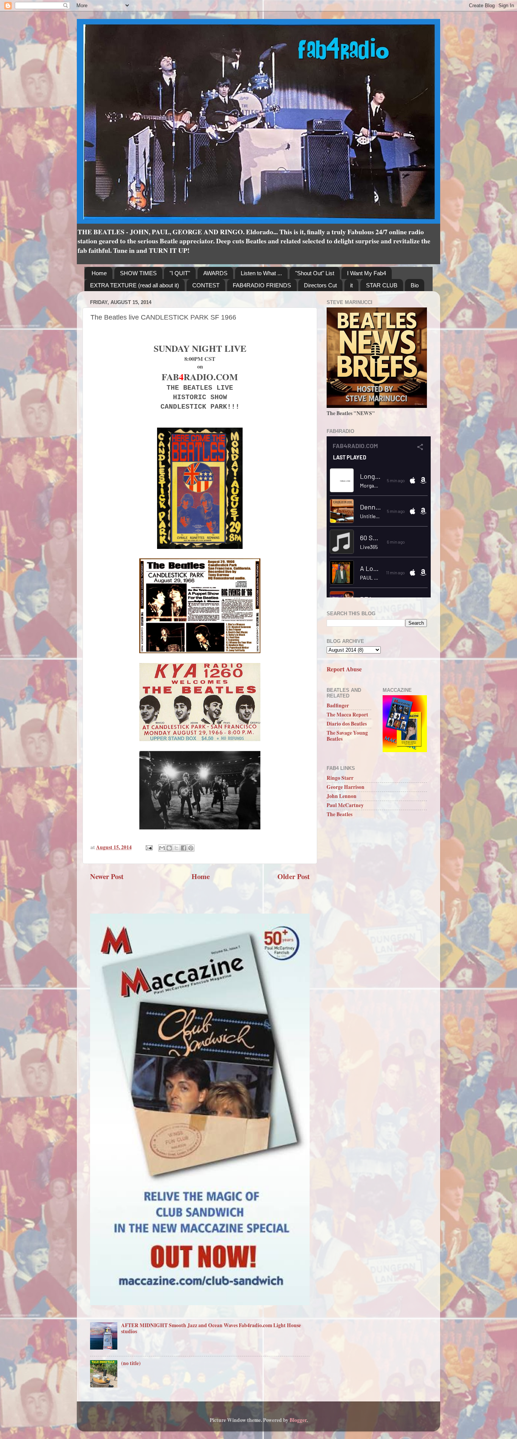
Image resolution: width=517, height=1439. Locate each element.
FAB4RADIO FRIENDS (262, 285)
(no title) (131, 1363)
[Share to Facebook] (183, 848)
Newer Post (106, 876)
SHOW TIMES (138, 273)
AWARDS (215, 273)
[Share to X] (176, 848)
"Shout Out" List (314, 273)
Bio (415, 285)
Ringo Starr (340, 778)
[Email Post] (148, 847)
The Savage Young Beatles (347, 736)
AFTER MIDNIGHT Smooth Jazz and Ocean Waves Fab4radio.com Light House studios (211, 1328)
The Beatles (339, 814)
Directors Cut (320, 285)
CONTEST (206, 285)
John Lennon (342, 796)
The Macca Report (347, 714)
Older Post (293, 876)
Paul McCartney (345, 805)
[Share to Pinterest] (191, 848)
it (351, 285)
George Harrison (345, 787)
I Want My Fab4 (366, 273)
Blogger (298, 1420)
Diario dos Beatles (347, 723)
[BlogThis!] (169, 848)
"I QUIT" (180, 273)
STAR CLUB (381, 285)
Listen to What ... (261, 273)
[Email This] (162, 848)
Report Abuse (344, 669)
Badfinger (338, 705)
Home (99, 273)
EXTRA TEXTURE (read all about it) (134, 285)
